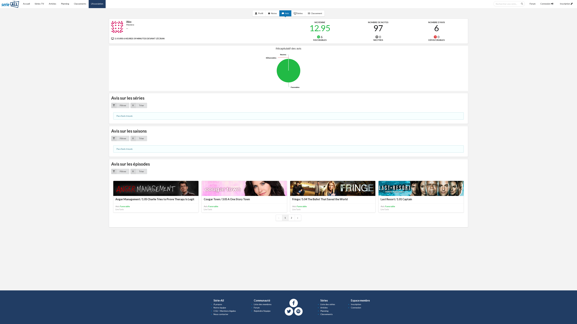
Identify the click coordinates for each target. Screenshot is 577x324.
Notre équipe (220, 307)
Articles (52, 3)
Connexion (356, 307)
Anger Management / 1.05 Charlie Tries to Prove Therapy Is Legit (154, 199)
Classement (316, 13)
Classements (80, 3)
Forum (533, 3)
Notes (274, 13)
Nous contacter (221, 314)
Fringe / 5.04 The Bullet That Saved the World (320, 199)
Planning (65, 3)
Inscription (356, 304)
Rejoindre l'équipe (262, 311)
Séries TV (39, 3)
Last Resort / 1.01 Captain (396, 199)
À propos (218, 304)
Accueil (26, 3)
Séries (300, 13)
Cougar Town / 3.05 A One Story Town (227, 199)
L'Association (97, 3)
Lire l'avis (119, 209)
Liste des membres (263, 304)
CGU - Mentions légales (225, 311)
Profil (260, 13)
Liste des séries (327, 304)
